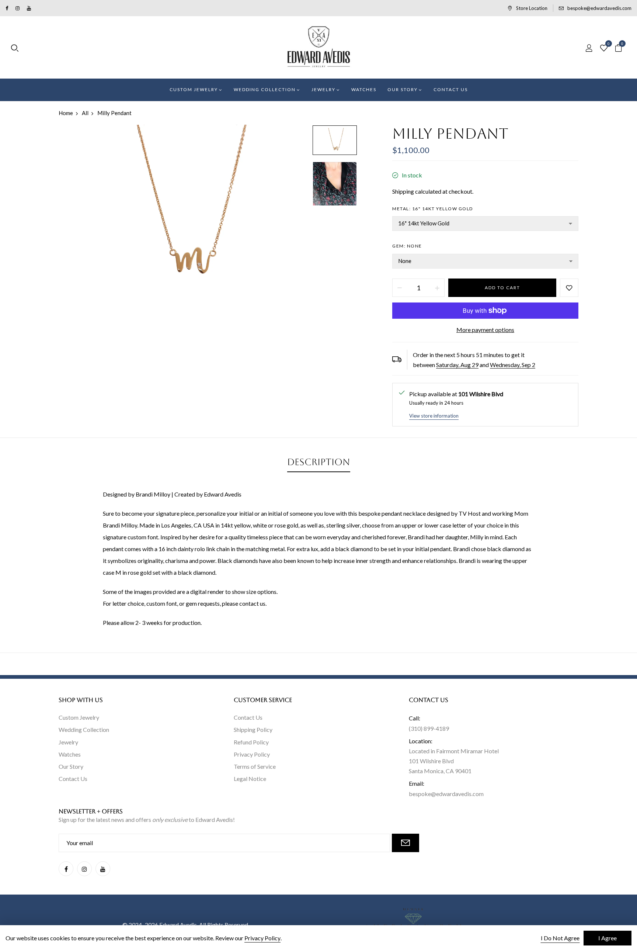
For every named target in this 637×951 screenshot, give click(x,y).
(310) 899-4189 (429, 728)
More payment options (485, 329)
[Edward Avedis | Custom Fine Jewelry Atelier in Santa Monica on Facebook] (7, 8)
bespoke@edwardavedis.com (599, 8)
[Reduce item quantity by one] (400, 288)
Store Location (531, 8)
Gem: (407, 246)
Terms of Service (255, 766)
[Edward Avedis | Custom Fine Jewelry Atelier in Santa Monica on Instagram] (17, 8)
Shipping (403, 191)
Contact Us (73, 778)
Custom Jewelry (79, 717)
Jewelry (68, 742)
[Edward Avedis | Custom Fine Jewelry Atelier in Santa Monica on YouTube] (29, 8)
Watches (70, 754)
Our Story (71, 766)
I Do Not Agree (560, 937)
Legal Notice (250, 778)
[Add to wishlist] (569, 288)
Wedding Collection (84, 729)
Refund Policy (251, 742)
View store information (434, 416)
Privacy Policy (252, 754)
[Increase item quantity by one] (437, 288)
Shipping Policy (253, 729)
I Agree (607, 937)
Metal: (432, 208)
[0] (604, 48)
